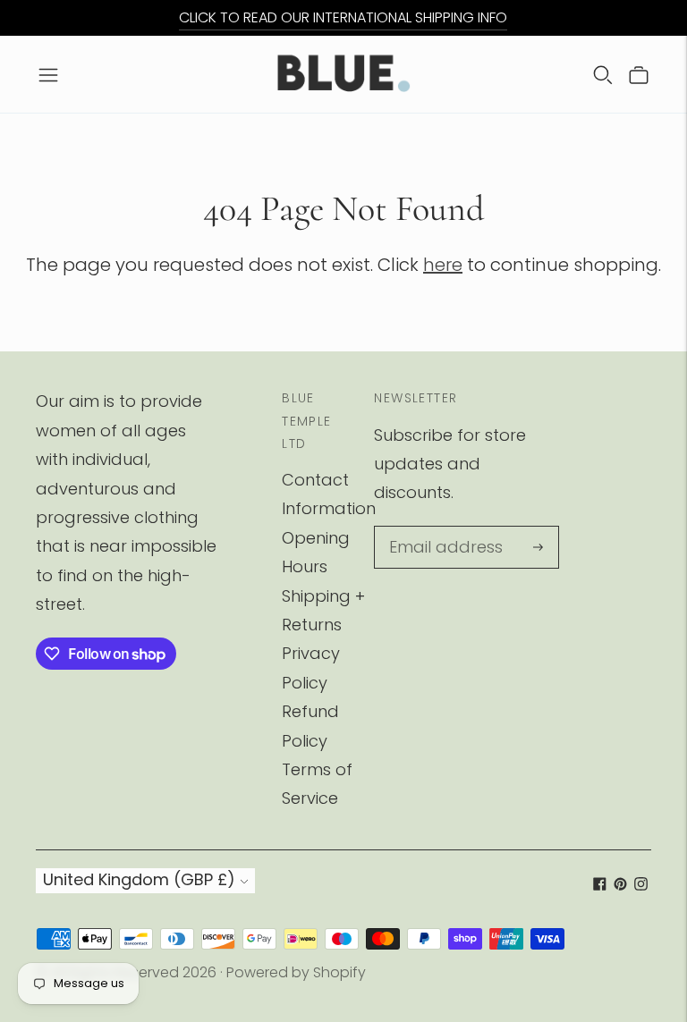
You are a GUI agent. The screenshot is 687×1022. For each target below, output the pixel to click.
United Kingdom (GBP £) (139, 879)
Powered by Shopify (296, 972)
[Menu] (48, 74)
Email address (440, 529)
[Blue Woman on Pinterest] (620, 885)
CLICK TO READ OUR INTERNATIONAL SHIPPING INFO (343, 17)
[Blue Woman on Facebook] (599, 885)
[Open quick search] (602, 74)
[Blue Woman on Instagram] (641, 885)
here (442, 264)
